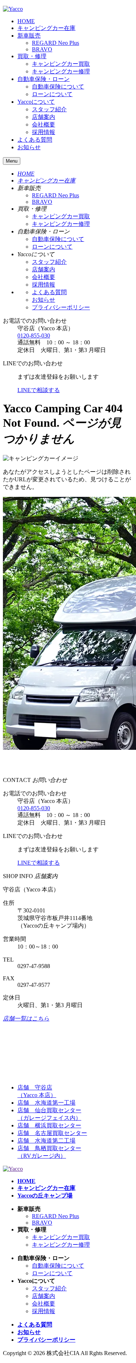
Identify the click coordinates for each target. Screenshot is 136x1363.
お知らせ (29, 147)
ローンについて (52, 94)
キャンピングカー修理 (61, 71)
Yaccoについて (36, 102)
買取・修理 (31, 56)
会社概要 (43, 124)
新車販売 (29, 36)
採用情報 (43, 132)
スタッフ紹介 (49, 109)
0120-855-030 (33, 335)
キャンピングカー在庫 (46, 28)
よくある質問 (34, 140)
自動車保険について (58, 86)
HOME (26, 21)
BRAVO (42, 49)
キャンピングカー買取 (61, 64)
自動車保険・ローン (43, 79)
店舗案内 (43, 117)
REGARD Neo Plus (55, 43)
